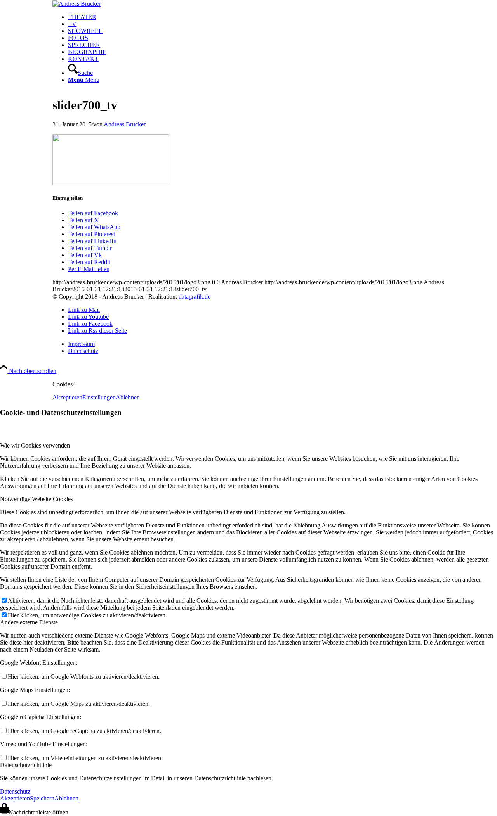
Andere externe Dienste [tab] (29, 622)
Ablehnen (128, 397)
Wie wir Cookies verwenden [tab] (35, 445)
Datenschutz (15, 791)
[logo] (76, 3)
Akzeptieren (67, 397)
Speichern (42, 798)
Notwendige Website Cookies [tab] (36, 499)
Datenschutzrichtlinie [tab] (26, 765)
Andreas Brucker (125, 124)
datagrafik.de (194, 296)
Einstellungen (99, 397)
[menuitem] (256, 17)
